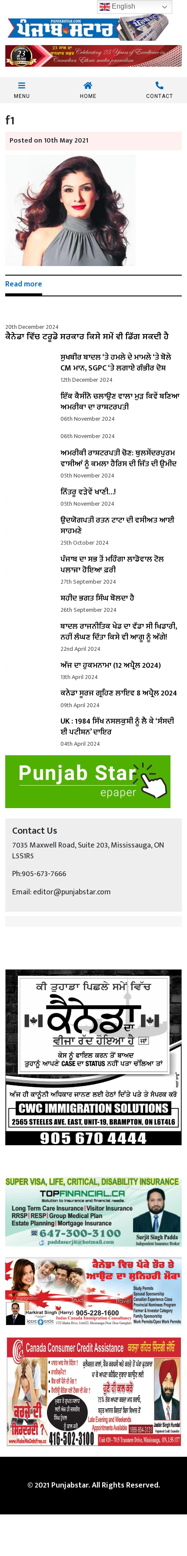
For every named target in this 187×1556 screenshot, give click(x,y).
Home (88, 96)
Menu (22, 96)
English (122, 6)
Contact (159, 96)
